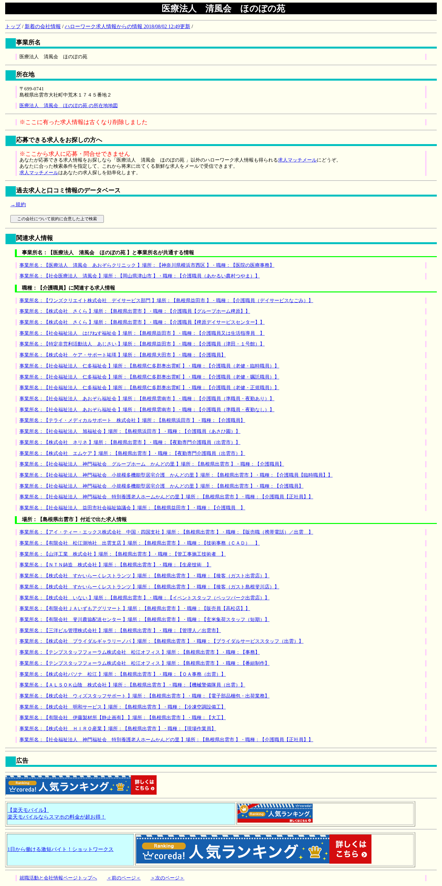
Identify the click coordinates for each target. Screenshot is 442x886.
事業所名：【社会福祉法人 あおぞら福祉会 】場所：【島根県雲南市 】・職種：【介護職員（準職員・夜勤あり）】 (146, 398)
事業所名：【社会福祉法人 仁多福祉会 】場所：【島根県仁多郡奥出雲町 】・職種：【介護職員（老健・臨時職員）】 (149, 366)
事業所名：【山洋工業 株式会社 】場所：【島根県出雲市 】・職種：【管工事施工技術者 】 (122, 554)
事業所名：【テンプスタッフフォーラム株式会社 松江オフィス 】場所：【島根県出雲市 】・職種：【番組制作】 (144, 663)
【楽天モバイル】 (28, 810)
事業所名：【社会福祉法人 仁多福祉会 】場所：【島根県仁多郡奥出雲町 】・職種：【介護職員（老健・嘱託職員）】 (149, 377)
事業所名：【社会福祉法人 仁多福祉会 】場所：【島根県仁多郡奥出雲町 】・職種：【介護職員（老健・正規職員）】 (149, 387)
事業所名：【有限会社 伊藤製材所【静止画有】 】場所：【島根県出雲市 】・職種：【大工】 (122, 717)
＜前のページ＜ (124, 877)
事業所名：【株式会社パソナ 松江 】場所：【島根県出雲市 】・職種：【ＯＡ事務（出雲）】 (122, 674)
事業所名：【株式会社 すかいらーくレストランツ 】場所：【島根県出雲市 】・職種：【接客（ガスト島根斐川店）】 (149, 586)
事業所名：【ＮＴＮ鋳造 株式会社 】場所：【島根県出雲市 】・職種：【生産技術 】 (115, 564)
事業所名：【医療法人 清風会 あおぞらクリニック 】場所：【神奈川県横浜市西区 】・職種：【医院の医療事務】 (146, 265)
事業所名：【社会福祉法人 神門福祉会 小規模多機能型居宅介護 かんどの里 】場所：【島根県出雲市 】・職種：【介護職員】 (161, 486)
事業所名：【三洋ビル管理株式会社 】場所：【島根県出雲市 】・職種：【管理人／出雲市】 (120, 630)
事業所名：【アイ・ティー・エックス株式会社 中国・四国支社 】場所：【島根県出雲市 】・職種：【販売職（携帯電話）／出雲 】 (166, 532)
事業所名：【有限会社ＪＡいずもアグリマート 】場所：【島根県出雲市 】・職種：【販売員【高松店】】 (134, 608)
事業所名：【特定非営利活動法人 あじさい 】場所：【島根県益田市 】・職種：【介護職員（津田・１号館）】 (142, 343)
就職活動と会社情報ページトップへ (58, 877)
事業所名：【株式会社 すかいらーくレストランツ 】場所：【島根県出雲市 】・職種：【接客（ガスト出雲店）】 (144, 575)
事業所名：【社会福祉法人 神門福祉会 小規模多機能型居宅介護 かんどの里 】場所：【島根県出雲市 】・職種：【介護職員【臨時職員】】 (176, 475)
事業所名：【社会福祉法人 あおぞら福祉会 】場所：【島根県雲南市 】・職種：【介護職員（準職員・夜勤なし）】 (146, 409)
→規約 (18, 204)
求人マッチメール (297, 160)
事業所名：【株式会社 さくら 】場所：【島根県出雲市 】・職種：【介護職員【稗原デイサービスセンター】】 (142, 322)
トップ (13, 26)
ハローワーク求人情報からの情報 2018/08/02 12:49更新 (127, 26)
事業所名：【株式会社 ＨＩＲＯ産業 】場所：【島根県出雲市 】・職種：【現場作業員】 (117, 728)
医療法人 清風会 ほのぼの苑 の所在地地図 (68, 105)
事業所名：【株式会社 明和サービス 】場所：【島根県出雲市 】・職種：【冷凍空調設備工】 (122, 707)
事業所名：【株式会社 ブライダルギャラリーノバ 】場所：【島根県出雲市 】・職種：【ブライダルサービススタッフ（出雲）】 (161, 641)
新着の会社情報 (43, 26)
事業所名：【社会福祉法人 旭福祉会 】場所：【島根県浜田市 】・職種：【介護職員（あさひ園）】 (129, 431)
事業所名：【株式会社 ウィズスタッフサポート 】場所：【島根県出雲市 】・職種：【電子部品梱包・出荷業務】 (144, 696)
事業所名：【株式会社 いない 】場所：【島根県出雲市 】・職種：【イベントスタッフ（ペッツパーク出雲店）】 (144, 597)
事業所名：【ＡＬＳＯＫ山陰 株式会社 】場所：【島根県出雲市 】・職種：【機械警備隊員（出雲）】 (132, 684)
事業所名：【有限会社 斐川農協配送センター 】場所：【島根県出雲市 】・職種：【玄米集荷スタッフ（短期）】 (144, 619)
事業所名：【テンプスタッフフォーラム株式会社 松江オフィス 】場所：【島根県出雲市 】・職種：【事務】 (139, 652)
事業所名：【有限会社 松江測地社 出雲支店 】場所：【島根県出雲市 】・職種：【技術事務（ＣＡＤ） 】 (139, 543)
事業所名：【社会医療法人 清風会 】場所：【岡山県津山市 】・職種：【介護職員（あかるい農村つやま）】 (139, 275)
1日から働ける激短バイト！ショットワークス (60, 849)
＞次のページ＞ (167, 877)
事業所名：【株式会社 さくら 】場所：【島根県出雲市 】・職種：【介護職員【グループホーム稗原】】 (134, 311)
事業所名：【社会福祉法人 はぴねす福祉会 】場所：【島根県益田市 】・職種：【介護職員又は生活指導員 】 (142, 333)
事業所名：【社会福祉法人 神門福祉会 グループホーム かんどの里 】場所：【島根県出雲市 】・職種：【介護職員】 (151, 464)
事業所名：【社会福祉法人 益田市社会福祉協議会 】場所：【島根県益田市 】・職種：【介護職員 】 (132, 507)
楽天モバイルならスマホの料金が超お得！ (56, 817)
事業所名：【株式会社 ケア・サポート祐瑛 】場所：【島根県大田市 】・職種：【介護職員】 (122, 355)
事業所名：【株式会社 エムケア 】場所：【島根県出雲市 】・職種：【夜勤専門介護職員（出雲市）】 (132, 453)
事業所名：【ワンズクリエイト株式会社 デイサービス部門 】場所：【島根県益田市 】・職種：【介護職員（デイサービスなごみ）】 (166, 300)
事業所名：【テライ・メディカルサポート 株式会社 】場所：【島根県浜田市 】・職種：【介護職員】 (132, 420)
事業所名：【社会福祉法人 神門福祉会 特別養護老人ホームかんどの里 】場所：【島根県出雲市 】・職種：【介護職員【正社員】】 (166, 496)
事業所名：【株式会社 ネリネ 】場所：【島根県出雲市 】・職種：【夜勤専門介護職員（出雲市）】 (129, 442)
